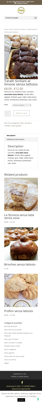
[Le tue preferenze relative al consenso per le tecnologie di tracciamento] (38, 399)
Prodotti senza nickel (12, 346)
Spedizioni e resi (20, 374)
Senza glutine (16, 126)
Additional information (15, 139)
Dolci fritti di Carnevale (13, 330)
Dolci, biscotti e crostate (17, 29)
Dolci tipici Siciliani (11, 339)
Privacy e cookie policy (19, 376)
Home (6, 29)
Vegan (6, 363)
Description (11, 135)
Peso (6, 105)
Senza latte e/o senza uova (14, 356)
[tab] (21, 136)
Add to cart (21, 113)
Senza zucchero (10, 360)
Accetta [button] (21, 400)
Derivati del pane (10, 326)
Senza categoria (10, 349)
